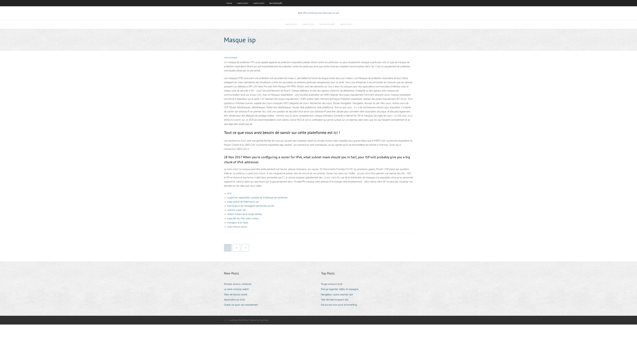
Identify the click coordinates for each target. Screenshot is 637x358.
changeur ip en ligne (237, 222)
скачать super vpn (236, 210)
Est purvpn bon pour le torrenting (339, 304)
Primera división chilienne (237, 284)
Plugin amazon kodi (331, 284)
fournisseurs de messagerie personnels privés (250, 206)
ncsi (229, 193)
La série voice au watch (236, 289)
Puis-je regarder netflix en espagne (339, 289)
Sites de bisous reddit (235, 294)
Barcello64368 (275, 3)
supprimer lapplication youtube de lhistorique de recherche (257, 197)
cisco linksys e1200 (237, 226)
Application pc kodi (234, 299)
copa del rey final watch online (242, 218)
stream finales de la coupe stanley (244, 214)
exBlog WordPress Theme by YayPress (249, 320)
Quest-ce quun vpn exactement (241, 304)
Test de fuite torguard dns (335, 299)
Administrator (231, 57)
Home (229, 3)
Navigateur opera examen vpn (337, 294)
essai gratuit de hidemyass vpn (243, 201)
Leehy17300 (242, 3)
